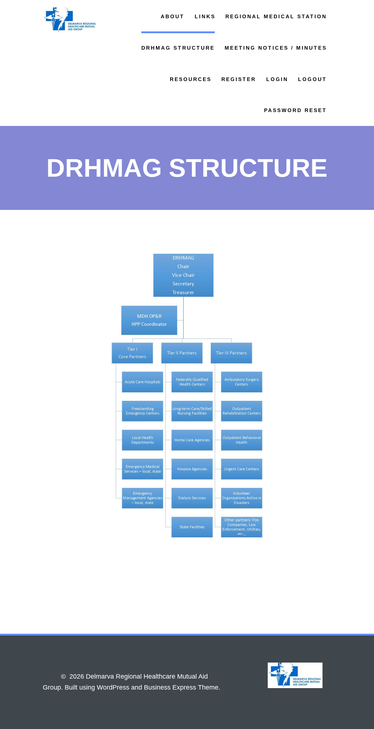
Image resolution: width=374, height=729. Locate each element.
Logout (312, 79)
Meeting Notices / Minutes (276, 48)
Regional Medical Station (276, 16)
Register (238, 79)
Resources (190, 79)
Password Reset (295, 110)
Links (205, 16)
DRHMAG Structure (178, 48)
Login (277, 79)
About (172, 16)
